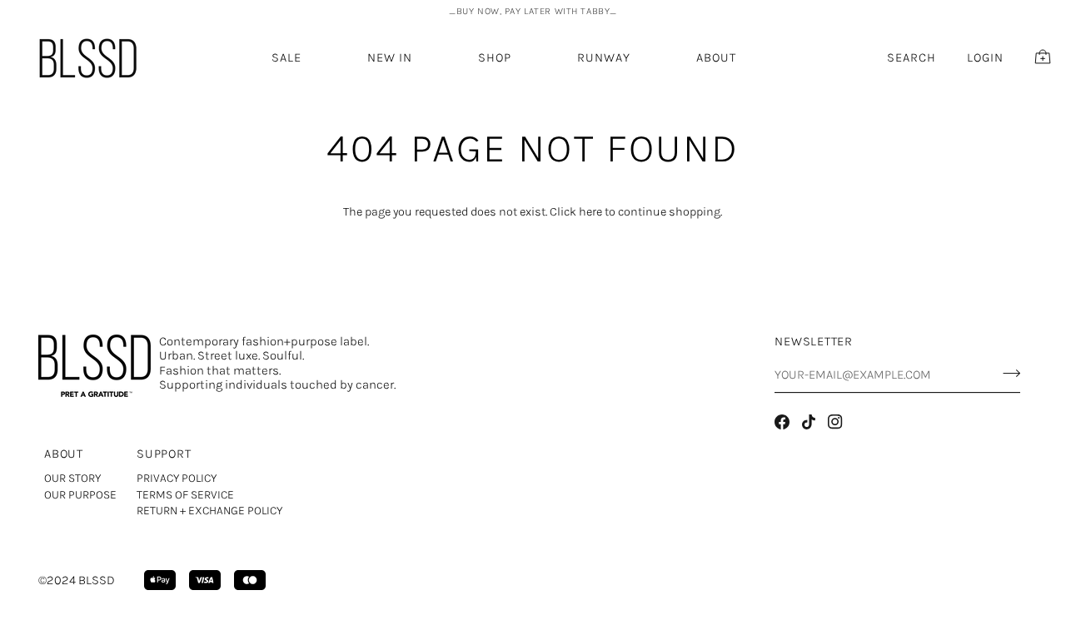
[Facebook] (782, 421)
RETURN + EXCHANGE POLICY (209, 510)
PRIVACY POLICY (177, 478)
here (590, 212)
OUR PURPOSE (80, 495)
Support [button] (164, 454)
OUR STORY (72, 478)
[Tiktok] (808, 421)
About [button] (63, 454)
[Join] (1006, 373)
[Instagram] (835, 421)
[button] (389, 57)
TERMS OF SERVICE (185, 495)
